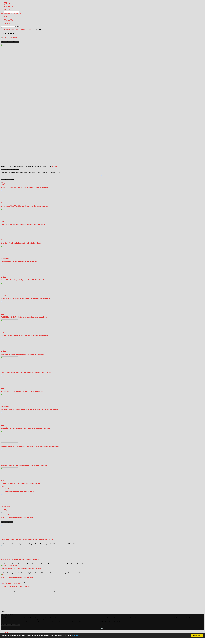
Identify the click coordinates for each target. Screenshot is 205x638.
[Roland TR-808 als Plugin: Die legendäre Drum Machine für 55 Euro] (9, 275)
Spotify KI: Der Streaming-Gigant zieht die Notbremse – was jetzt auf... (24, 224)
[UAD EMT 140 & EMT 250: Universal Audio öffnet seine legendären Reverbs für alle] (9, 312)
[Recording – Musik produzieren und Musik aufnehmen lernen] (9, 238)
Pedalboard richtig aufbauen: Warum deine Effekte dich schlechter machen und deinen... (30, 409)
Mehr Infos (75, 636)
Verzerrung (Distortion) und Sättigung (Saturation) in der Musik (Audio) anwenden (28, 539)
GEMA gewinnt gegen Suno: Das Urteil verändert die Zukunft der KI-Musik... (26, 372)
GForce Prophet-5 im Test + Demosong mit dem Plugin (19, 261)
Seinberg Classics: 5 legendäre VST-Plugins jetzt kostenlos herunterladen (24, 335)
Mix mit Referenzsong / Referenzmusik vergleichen (17, 491)
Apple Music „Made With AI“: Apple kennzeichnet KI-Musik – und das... (25, 206)
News (2, 184)
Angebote (3, 277)
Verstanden (196, 635)
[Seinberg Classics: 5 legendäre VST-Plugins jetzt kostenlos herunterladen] (9, 331)
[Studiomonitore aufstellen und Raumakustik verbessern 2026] (9, 565)
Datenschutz (7, 632)
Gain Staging (5, 510)
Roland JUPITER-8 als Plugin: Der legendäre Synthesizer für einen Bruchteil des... (28, 298)
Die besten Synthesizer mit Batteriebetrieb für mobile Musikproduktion (24, 465)
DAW (2, 480)
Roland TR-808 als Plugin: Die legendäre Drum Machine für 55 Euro (23, 280)
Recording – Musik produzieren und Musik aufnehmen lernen (21, 243)
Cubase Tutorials (8, 9)
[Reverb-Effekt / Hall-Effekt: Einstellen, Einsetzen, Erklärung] (9, 556)
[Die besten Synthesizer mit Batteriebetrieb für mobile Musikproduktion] (9, 460)
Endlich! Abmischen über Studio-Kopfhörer (15, 586)
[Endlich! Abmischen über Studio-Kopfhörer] (10, 583)
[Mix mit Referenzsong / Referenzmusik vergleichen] (11, 486)
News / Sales (7, 3)
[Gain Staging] (9, 505)
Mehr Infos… (55, 166)
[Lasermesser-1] (9, 37)
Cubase (2, 332)
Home (5, 2)
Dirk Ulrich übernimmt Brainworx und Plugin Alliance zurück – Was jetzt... (26, 428)
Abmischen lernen (8, 6)
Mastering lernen (8, 7)
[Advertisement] (17, 602)
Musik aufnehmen (5, 240)
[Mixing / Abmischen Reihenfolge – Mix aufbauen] (4, 513)
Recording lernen (8, 5)
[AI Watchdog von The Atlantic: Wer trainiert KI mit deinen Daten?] (9, 386)
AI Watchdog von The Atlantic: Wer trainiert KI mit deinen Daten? (23, 391)
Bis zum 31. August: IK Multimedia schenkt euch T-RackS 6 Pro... (22, 354)
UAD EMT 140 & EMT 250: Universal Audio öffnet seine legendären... (24, 317)
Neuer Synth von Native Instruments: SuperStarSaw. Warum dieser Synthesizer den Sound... (31, 446)
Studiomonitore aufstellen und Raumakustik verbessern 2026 (19, 29)
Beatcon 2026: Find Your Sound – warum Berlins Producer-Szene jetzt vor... (26, 187)
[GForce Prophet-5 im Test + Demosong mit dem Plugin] (9, 257)
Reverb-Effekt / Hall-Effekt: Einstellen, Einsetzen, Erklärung (20, 559)
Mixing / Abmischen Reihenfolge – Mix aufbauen (17, 517)
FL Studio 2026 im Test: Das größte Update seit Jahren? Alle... (21, 483)
